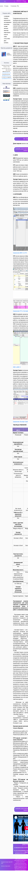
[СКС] (21, 871)
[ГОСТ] (23, 871)
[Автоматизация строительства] (20, 873)
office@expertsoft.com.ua (6, 75)
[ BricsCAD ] (24, 867)
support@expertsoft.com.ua (7, 78)
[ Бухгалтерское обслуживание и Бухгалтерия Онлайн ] (20, 853)
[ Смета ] (17, 856)
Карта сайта (7, 866)
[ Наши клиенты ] (22, 856)
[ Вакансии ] (24, 854)
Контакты (3, 866)
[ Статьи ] (20, 857)
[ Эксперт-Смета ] (23, 860)
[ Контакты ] (23, 859)
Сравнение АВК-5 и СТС (20, 253)
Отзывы (6, 6)
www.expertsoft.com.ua (6, 72)
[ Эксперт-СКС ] (24, 864)
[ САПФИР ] (20, 867)
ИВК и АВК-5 (17, 367)
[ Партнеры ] (20, 854)
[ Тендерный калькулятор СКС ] (20, 866)
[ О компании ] (17, 852)
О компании (14, 6)
